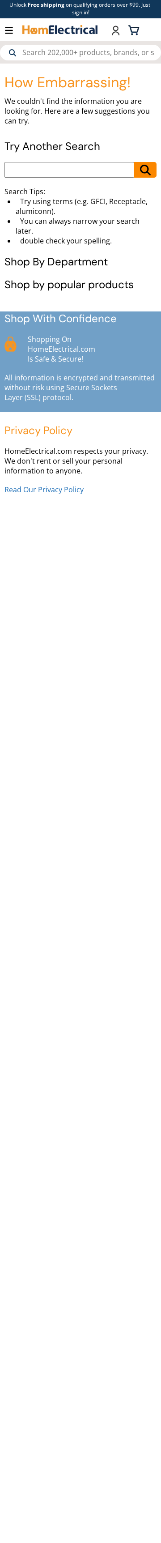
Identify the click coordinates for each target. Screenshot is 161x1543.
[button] (13, 29)
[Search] (12, 53)
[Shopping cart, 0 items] (135, 29)
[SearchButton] (145, 170)
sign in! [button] (80, 12)
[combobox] (80, 52)
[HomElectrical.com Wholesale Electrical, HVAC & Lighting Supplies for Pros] (60, 29)
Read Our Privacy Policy (44, 489)
